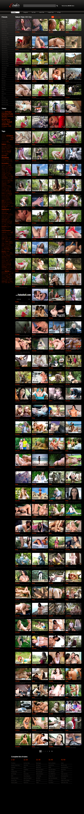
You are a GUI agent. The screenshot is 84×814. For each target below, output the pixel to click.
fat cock (3, 191)
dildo (11, 180)
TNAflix (4, 122)
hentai (3, 211)
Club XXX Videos (52, 769)
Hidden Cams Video (65, 780)
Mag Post (4, 80)
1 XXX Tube (38, 776)
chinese (6, 168)
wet (8, 281)
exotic (8, 189)
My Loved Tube (5, 37)
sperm (3, 262)
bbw (3, 147)
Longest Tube (51, 12)
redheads (4, 252)
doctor (5, 182)
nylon (3, 239)
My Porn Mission (52, 763)
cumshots (5, 178)
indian (3, 218)
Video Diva (4, 76)
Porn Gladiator (27, 780)
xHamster (6, 124)
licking (9, 226)
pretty (5, 249)
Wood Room (4, 74)
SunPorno (6, 120)
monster (9, 234)
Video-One (4, 89)
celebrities (10, 167)
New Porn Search (39, 769)
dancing (6, 179)
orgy (3, 243)
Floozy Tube (4, 31)
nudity (6, 238)
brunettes (5, 163)
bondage (4, 159)
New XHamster (39, 771)
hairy (12, 206)
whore (3, 282)
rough (3, 254)
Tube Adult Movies (5, 44)
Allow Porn (38, 780)
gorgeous (4, 204)
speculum (8, 261)
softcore (3, 260)
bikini (3, 152)
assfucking (4, 142)
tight (12, 273)
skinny (3, 258)
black (6, 154)
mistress (8, 233)
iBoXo (25, 767)
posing (11, 248)
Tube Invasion (4, 50)
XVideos (4, 126)
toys (7, 276)
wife (6, 282)
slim (9, 258)
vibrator (10, 278)
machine (7, 227)
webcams (4, 281)
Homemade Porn (64, 767)
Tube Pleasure (5, 52)
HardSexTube (7, 114)
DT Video (4, 85)
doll (8, 183)
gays (3, 200)
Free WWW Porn (52, 773)
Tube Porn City (5, 54)
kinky (8, 222)
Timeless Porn (14, 771)
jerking (8, 221)
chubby (3, 170)
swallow (9, 267)
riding (11, 252)
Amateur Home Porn (15, 765)
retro (8, 252)
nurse (9, 238)
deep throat (4, 180)
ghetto (10, 200)
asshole (8, 142)
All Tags (59, 12)
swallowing (4, 268)
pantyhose (8, 244)
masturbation (6, 230)
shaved (8, 255)
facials (7, 190)
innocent (7, 218)
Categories (25, 12)
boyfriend (4, 161)
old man (3, 241)
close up (3, 171)
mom (3, 234)
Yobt (9, 126)
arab (8, 139)
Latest (55, 17)
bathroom (9, 145)
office (6, 239)
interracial (4, 219)
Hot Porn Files (27, 763)
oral (7, 241)
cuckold (8, 176)
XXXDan (17, 32)
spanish (10, 260)
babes (4, 144)
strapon (3, 265)
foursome (4, 196)
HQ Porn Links (5, 102)
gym (9, 206)
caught (6, 167)
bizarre (3, 154)
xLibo (62, 771)
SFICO (3, 78)
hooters (3, 214)
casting (3, 167)
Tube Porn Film (5, 59)
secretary (4, 255)
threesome (5, 273)
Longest (59, 17)
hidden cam (7, 211)
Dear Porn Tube (5, 104)
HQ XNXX (38, 778)
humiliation (4, 217)
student (9, 265)
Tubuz (12, 769)
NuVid (4, 116)
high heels (4, 212)
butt (2, 166)
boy (11, 160)
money (5, 234)
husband (8, 217)
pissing (7, 246)
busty (9, 165)
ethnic (8, 188)
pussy (4, 251)
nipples (10, 237)
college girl (8, 172)
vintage (6, 279)
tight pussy (4, 274)
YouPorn (3, 127)
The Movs (4, 20)
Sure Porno (63, 769)
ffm (6, 193)
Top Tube (33, 12)
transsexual (4, 277)
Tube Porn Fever (5, 57)
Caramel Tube (5, 26)
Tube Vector (4, 69)
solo (7, 260)
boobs (8, 159)
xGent (62, 763)
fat (10, 190)
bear (12, 147)
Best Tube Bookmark (53, 778)
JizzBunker (68, 350)
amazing (4, 137)
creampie (4, 176)
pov (3, 249)
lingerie (3, 227)
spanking (4, 261)
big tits (9, 151)
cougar (9, 173)
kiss (11, 222)
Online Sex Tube (64, 782)
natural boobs (5, 237)
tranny (10, 276)
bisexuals (6, 152)
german (7, 200)
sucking (4, 267)
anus (6, 139)
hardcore (5, 209)
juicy (5, 222)
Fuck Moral (51, 782)
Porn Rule (4, 97)
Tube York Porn (64, 773)
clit (12, 170)
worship (11, 282)
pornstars (6, 248)
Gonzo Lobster (14, 782)
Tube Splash (4, 67)
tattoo (6, 269)
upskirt (7, 278)
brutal (10, 163)
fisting (10, 194)
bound (8, 160)
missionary (4, 233)
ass (7, 141)
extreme (3, 190)
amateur (9, 136)
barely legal (4, 145)
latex (3, 224)
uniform (3, 278)
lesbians (4, 226)
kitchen (3, 223)
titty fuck (3, 276)
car (4, 166)
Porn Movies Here (5, 39)
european (4, 189)
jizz (11, 221)
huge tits (8, 216)
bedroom (8, 148)
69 (8, 134)
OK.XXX (34, 160)
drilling (3, 186)
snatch (11, 259)
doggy (8, 182)
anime (3, 139)
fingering (9, 193)
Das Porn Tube (5, 100)
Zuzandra (13, 767)
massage (4, 229)
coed (9, 171)
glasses (7, 203)
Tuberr (37, 782)
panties (3, 244)
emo (2, 188)
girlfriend (4, 202)
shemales (4, 256)
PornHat (51, 32)
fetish (3, 193)
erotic (5, 188)
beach (9, 147)
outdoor (10, 243)
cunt (9, 178)
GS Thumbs (13, 773)
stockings (8, 264)
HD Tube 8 (38, 765)
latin (5, 225)
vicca (3, 279)
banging (8, 144)
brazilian (8, 161)
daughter (10, 179)
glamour (3, 203)
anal (12, 138)
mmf (11, 233)
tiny (7, 274)
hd (10, 209)
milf (11, 232)
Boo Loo (3, 87)
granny (8, 204)
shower (9, 256)
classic (7, 170)
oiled (9, 239)
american (8, 137)
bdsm (5, 147)
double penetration (6, 185)
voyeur (9, 279)
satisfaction (11, 254)
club (6, 171)
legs (8, 224)
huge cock (4, 216)
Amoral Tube (13, 780)
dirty (3, 182)
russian (6, 254)
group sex (5, 206)
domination (4, 184)
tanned (3, 269)
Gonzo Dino (26, 773)
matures (4, 232)
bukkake (4, 165)
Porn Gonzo (4, 22)
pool (2, 248)
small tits (3, 259)
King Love (4, 93)
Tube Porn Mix (5, 61)
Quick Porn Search (27, 778)
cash (11, 166)
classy (10, 170)
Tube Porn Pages (5, 65)
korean (6, 223)
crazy (11, 174)
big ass (3, 149)
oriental (6, 243)
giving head (9, 202)
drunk (6, 186)
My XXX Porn (51, 765)
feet (6, 191)
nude (3, 238)
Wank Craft (38, 767)
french (7, 196)
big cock (4, 151)
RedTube (4, 118)
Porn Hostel (63, 778)
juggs (3, 222)
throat (9, 273)
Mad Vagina (38, 763)
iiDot (24, 771)
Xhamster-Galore (14, 778)
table (11, 268)
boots (11, 159)
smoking (7, 259)
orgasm (10, 241)
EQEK (50, 767)
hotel (6, 214)
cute (12, 178)
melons (8, 232)
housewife (10, 214)
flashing (3, 195)
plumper (11, 246)
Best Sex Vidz (64, 765)
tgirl (10, 271)
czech (3, 179)
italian (9, 219)
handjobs (4, 207)
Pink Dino (4, 82)
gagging (3, 199)
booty (3, 160)
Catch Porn (26, 782)
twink (8, 277)
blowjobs (5, 158)
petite (9, 245)
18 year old (4, 134)
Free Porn (51, 780)
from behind (4, 198)
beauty (3, 148)
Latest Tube (41, 12)
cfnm (3, 168)
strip (7, 265)
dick (8, 180)
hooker (10, 213)
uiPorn (50, 177)
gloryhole (11, 203)
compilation (4, 173)
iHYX (12, 776)
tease (3, 271)
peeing (6, 245)
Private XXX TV (52, 776)
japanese (4, 221)
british (11, 161)
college (3, 172)
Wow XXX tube (52, 771)
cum (12, 176)
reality (7, 251)
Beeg (3, 112)
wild (9, 282)
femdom (9, 191)
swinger (8, 268)
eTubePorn (26, 769)
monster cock (4, 236)
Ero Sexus (4, 29)
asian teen (4, 141)
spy (10, 262)
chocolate (10, 168)
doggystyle (4, 183)
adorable (4, 136)
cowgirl (7, 174)
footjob (9, 195)
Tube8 (9, 122)
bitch (10, 152)
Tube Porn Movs (5, 63)
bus (7, 165)
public (8, 249)
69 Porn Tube (4, 24)
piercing (3, 246)
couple (3, 175)
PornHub (10, 116)
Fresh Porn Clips (5, 33)
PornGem (17, 350)
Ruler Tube (4, 41)
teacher (9, 269)
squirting (4, 264)
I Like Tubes (4, 35)
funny (8, 198)
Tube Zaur (4, 72)
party (3, 245)
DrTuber (8, 112)
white (11, 281)
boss (6, 160)
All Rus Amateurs (39, 773)
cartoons (7, 166)
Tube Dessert (4, 48)
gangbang (8, 199)
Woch (3, 91)
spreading (7, 262)
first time (3, 194)
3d (7, 134)
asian (11, 139)
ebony (9, 186)
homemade (5, 213)
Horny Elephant (27, 776)
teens (7, 271)
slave (6, 258)
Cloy (2, 95)
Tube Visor (26, 765)
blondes (4, 155)
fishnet (7, 194)
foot (7, 195)
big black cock (8, 149)
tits (9, 274)
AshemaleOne (35, 368)
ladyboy (10, 223)
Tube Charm (4, 46)
